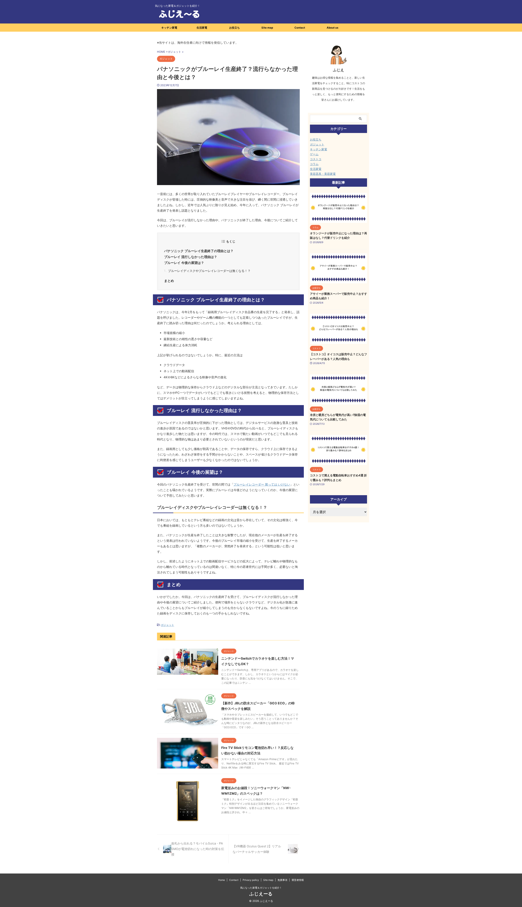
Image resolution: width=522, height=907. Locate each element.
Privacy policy (251, 879)
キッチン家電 (169, 27)
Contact (299, 27)
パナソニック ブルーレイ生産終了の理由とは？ (198, 251)
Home (221, 879)
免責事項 (282, 879)
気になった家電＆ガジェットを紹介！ (261, 887)
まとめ (169, 281)
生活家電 (202, 27)
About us (332, 27)
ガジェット (167, 625)
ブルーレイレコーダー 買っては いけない (261, 484)
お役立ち (234, 27)
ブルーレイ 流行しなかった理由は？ (190, 257)
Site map (267, 27)
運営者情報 (298, 879)
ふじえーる (261, 893)
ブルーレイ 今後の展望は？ (184, 263)
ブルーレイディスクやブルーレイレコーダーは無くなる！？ (209, 271)
